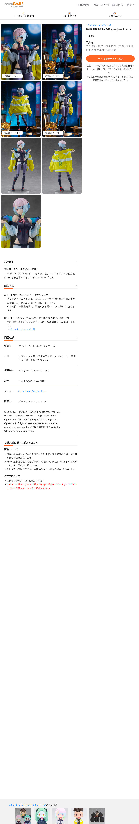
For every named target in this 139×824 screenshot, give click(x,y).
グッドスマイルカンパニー (33, 391)
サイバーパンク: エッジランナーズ (99, 25)
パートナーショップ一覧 (22, 329)
